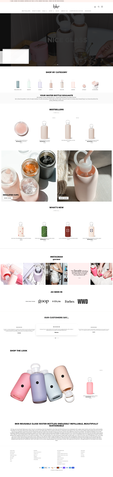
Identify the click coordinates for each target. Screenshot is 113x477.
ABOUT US (35, 455)
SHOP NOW (63, 198)
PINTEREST (83, 456)
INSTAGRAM (83, 450)
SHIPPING (58, 452)
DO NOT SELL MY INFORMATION (62, 461)
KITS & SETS (12, 453)
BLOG (11, 461)
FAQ (10, 459)
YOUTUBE (82, 455)
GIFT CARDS (12, 456)
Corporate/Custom (76, 10)
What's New (36, 10)
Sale (44, 10)
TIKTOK (82, 453)
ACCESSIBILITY (59, 462)
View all (56, 112)
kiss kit (15, 434)
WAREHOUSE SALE (13, 455)
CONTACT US (36, 453)
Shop (51, 10)
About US (64, 10)
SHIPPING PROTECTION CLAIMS (62, 455)
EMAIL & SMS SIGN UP (37, 452)
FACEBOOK (83, 452)
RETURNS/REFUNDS (60, 450)
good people (50, 439)
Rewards (88, 10)
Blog (57, 10)
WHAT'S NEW (12, 450)
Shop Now (7, 198)
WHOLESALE (36, 459)
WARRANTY (59, 456)
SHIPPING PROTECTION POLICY (62, 453)
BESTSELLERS (12, 452)
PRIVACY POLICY (60, 459)
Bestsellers (26, 10)
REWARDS (35, 450)
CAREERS (35, 456)
